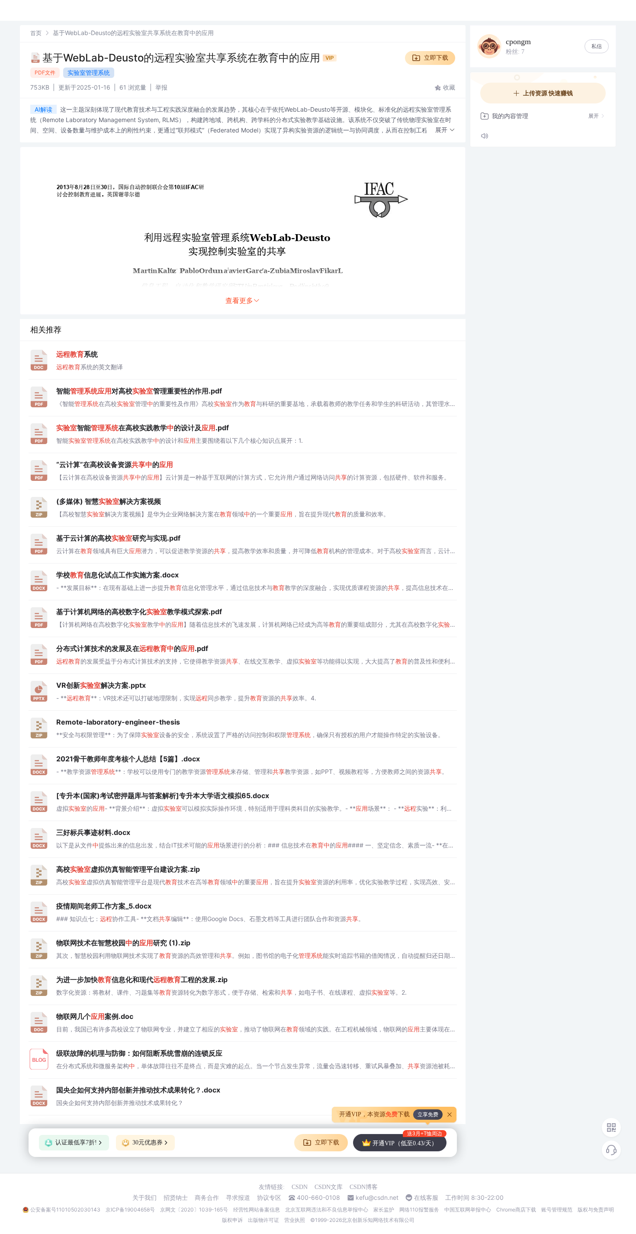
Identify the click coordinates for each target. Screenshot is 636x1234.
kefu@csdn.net (377, 1197)
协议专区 (269, 1197)
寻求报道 (238, 1197)
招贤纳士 (176, 1197)
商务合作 (207, 1197)
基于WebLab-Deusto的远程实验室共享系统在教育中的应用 (182, 58)
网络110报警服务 (419, 1209)
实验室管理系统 (88, 72)
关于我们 (144, 1197)
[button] (445, 130)
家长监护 (383, 1209)
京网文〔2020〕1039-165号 (194, 1209)
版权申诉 (232, 1220)
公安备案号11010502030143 (65, 1209)
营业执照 (294, 1220)
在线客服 (426, 1197)
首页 (36, 32)
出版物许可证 (263, 1220)
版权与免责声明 (596, 1209)
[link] (36, 32)
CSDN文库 (329, 1187)
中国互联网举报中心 (467, 1209)
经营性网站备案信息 (256, 1209)
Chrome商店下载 (516, 1209)
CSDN (300, 1187)
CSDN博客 (364, 1187)
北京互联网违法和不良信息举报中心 (326, 1209)
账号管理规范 (556, 1209)
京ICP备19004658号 (130, 1209)
